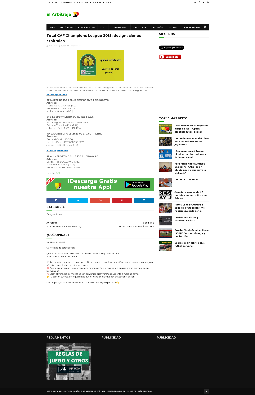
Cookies (97, 3)
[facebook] (199, 2)
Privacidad (83, 3)
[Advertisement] (155, 14)
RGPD (108, 3)
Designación (118, 27)
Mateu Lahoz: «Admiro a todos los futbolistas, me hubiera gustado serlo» (190, 207)
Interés (158, 27)
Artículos (66, 27)
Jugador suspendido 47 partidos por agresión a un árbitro (191, 195)
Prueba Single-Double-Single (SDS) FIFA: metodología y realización (192, 233)
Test (103, 27)
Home (52, 27)
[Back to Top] (206, 391)
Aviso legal (67, 3)
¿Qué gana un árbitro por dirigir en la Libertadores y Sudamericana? (190, 154)
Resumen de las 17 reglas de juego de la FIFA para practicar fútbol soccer (191, 128)
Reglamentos (86, 27)
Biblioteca (140, 27)
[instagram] (208, 2)
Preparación (192, 27)
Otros (173, 27)
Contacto (51, 3)
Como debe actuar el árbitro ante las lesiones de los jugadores (192, 141)
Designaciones (75, 46)
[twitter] (203, 2)
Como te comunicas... (187, 179)
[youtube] (195, 2)
